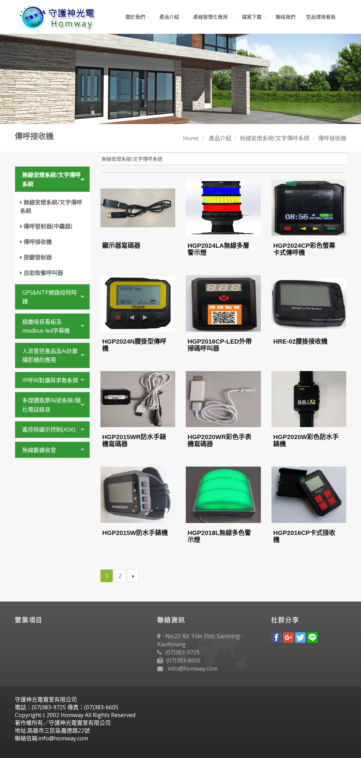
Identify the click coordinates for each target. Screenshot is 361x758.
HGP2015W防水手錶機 (135, 532)
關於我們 (135, 17)
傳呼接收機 (332, 138)
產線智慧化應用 (210, 17)
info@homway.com (193, 668)
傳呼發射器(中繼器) (48, 226)
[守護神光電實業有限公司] (56, 17)
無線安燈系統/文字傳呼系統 (275, 138)
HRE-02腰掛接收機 (300, 341)
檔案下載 (252, 17)
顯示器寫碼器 (121, 245)
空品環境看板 (321, 17)
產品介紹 (169, 17)
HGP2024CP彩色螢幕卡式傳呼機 (304, 249)
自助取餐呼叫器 (43, 273)
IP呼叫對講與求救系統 (50, 380)
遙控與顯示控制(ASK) (48, 429)
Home (191, 138)
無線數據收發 (39, 450)
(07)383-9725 (182, 652)
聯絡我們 (285, 17)
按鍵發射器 (38, 257)
